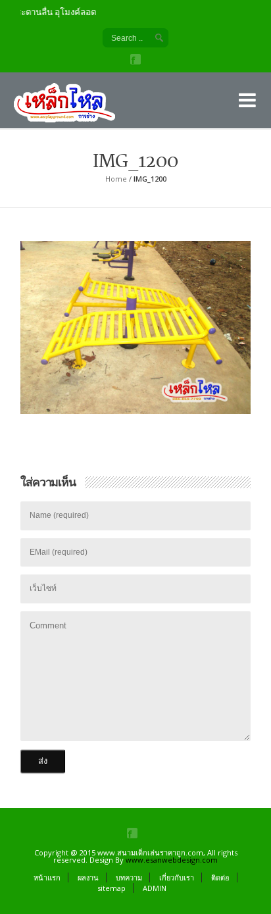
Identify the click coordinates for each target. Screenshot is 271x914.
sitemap (111, 888)
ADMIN (154, 888)
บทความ (129, 877)
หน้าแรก (47, 877)
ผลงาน (88, 877)
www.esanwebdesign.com (172, 860)
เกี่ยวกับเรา (176, 877)
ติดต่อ (220, 877)
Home (116, 179)
